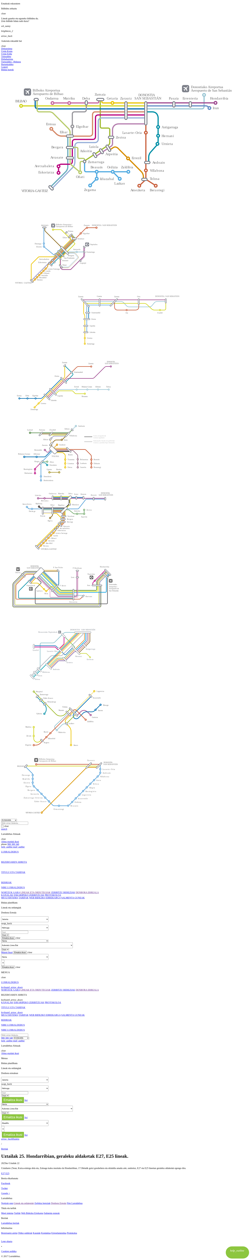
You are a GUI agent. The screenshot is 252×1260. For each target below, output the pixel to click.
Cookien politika (8, 1251)
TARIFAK (24, 897)
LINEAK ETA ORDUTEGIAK (35, 892)
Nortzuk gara (7, 1203)
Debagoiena (6, 48)
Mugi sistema (7, 1213)
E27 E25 (5, 1173)
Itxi (26, 1100)
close (6, 826)
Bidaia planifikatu (9, 902)
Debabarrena (7, 59)
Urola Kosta (6, 51)
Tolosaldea (6, 56)
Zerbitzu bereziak (42, 1203)
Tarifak (17, 1213)
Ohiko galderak (25, 1233)
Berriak (4, 1149)
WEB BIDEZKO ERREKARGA (45, 897)
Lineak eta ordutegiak (11, 907)
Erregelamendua (58, 1233)
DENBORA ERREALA (87, 892)
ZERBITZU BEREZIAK (63, 892)
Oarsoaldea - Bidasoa (11, 61)
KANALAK (7, 895)
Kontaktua (46, 1233)
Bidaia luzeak (7, 69)
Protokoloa (72, 1233)
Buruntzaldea (7, 64)
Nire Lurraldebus (75, 1203)
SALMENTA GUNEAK (73, 897)
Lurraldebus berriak (10, 1223)
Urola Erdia (6, 54)
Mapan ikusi (7, 952)
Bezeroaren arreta (9, 1233)
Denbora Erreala (8, 912)
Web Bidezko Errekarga (32, 1213)
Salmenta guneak (52, 1213)
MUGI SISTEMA (9, 897)
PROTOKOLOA (53, 895)
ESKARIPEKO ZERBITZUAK (29, 895)
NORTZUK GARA (10, 892)
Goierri (4, 67)
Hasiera (10, 1139)
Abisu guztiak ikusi (10, 841)
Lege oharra (6, 1241)
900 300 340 (13, 844)
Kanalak (37, 1233)
